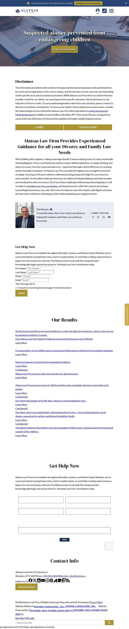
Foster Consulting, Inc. (80, 606)
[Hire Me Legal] (64, 581)
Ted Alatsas (42, 209)
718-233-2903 (50, 576)
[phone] (104, 11)
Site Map (19, 618)
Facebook (93, 217)
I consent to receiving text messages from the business (44, 287)
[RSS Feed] (68, 581)
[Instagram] (47, 581)
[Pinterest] (51, 581)
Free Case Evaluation (64, 49)
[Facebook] (31, 581)
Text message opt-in (25, 283)
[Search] (109, 622)
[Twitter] (35, 581)
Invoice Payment (26, 586)
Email (18, 280)
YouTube (109, 217)
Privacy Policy (96, 602)
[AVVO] (56, 581)
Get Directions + (78, 576)
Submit (21, 293)
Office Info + (63, 576)
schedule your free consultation (42, 186)
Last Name (21, 272)
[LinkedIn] (39, 581)
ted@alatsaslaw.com (52, 209)
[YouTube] (43, 581)
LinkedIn (104, 217)
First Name (21, 268)
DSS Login (29, 618)
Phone (19, 276)
